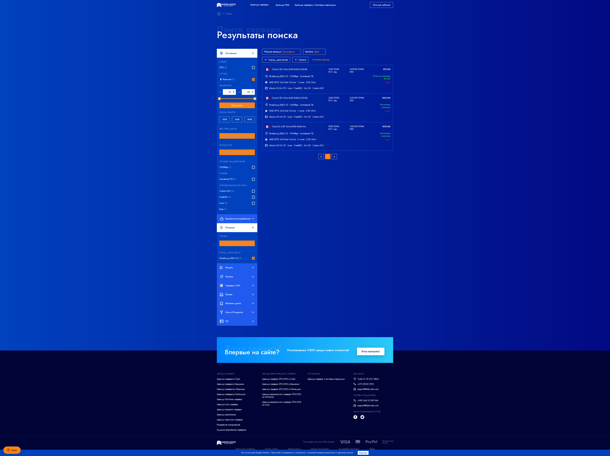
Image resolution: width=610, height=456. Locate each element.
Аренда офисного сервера (230, 419)
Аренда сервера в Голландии (231, 394)
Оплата (229, 276)
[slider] (219, 98)
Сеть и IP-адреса (234, 312)
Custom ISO (226, 191)
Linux (223, 203)
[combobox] (237, 136)
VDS (223, 67)
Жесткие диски (233, 303)
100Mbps (225, 167)
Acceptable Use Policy (349, 448)
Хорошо (363, 452)
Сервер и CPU (232, 285)
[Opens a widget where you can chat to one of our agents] (12, 450)
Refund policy (294, 448)
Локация (229, 227)
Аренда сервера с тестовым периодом (315, 5)
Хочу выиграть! (371, 351)
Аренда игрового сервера (229, 409)
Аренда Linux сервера (227, 404)
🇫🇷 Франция (226, 79)
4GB (237, 119)
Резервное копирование (228, 424)
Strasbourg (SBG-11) (230, 258)
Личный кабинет (381, 5)
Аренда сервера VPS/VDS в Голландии (281, 389)
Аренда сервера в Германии (230, 384)
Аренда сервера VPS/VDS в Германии (280, 384)
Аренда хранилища (226, 414)
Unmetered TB (227, 179)
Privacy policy (271, 448)
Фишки (229, 267)
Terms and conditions (245, 448)
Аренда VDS (282, 5)
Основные (231, 53)
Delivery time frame (320, 448)
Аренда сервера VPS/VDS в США (278, 379)
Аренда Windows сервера (229, 399)
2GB (224, 119)
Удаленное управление (238, 218)
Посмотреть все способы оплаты (319, 441)
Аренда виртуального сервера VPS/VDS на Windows (281, 395)
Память (228, 294)
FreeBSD (225, 197)
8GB (249, 119)
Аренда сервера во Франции (231, 389)
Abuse (372, 448)
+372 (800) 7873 (365, 384)
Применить (237, 105)
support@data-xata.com (368, 389)
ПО (227, 321)
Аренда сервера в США (228, 379)
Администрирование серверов (231, 429)
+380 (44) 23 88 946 (367, 400)
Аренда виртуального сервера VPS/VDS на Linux (281, 403)
